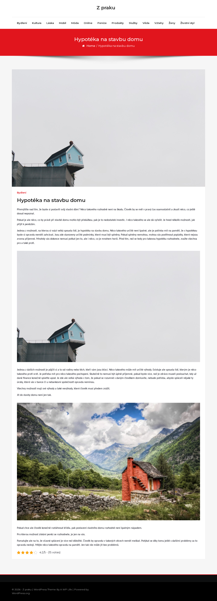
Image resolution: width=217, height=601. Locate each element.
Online (88, 23)
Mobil (62, 23)
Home (90, 45)
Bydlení (22, 23)
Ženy (172, 23)
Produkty (118, 23)
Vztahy (159, 23)
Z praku (106, 8)
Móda (75, 23)
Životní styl (187, 23)
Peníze (102, 23)
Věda (146, 23)
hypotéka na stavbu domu (95, 230)
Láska (50, 23)
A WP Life (66, 589)
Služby (133, 23)
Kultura (36, 23)
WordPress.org (21, 593)
